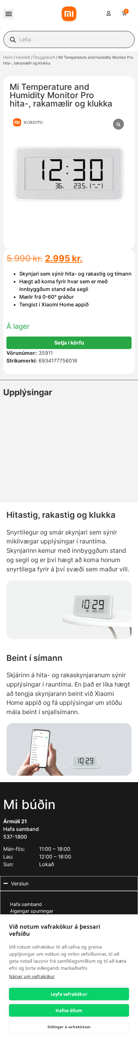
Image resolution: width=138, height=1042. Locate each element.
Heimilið (23, 57)
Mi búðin (29, 804)
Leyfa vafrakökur (69, 994)
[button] (8, 14)
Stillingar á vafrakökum (69, 1026)
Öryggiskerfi (44, 57)
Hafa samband (21, 829)
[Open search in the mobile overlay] (69, 39)
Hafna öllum (69, 1010)
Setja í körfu (69, 342)
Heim (8, 57)
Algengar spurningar (31, 911)
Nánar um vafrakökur (32, 976)
